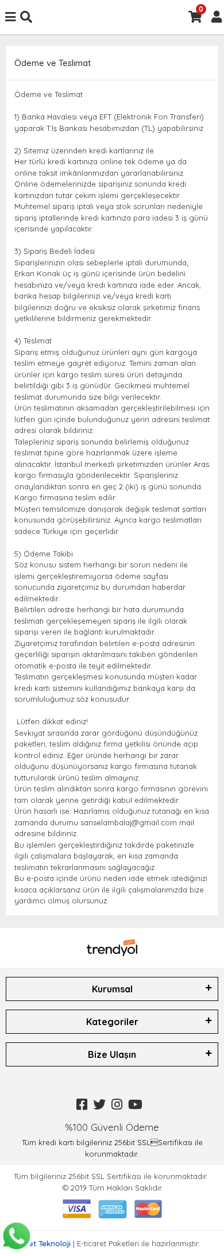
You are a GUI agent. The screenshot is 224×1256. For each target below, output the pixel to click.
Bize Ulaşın (112, 1054)
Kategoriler (112, 1021)
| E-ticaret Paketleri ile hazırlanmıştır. (112, 1243)
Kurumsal (112, 989)
